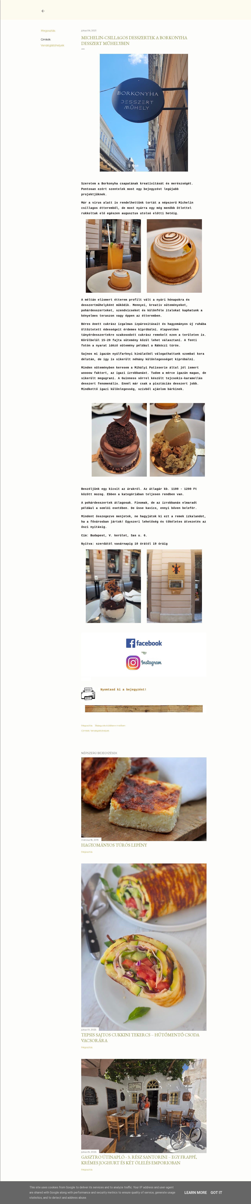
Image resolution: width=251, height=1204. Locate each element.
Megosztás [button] (48, 30)
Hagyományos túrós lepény (114, 845)
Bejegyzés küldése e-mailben (110, 725)
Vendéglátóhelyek (52, 45)
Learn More (195, 1192)
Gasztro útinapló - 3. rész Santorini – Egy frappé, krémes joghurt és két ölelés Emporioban (139, 1160)
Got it (216, 1192)
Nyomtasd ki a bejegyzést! (123, 689)
